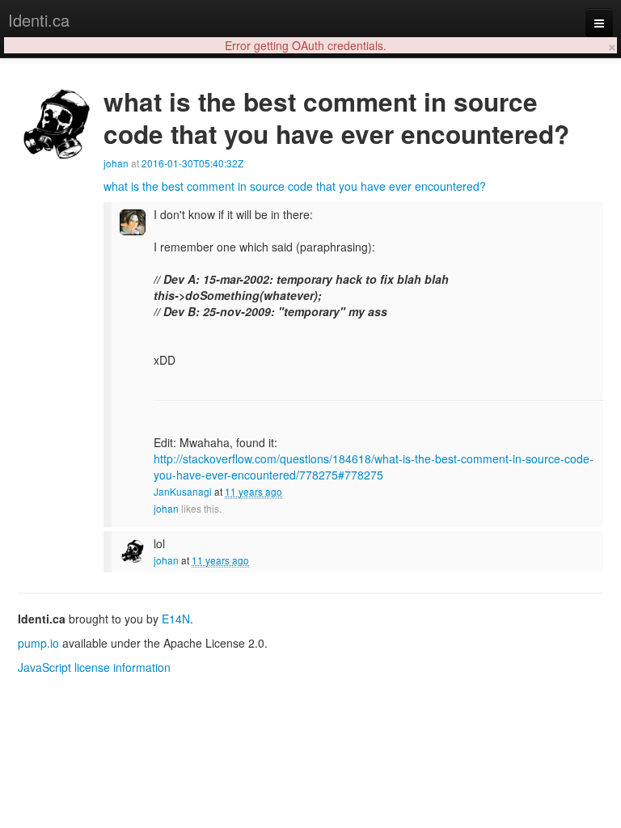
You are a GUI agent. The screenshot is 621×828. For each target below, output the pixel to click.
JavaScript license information (94, 667)
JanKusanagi (183, 491)
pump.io (38, 643)
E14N (176, 618)
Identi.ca (39, 20)
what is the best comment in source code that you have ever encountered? (295, 186)
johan (116, 163)
